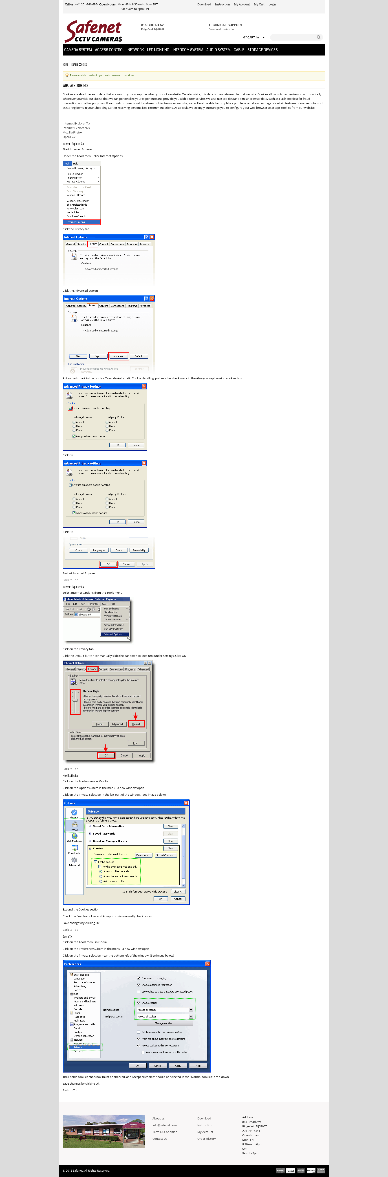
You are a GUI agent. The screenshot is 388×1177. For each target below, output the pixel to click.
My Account (205, 1132)
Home (65, 64)
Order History (206, 1139)
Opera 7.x (69, 137)
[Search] (318, 37)
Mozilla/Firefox (72, 132)
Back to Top (70, 580)
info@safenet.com (164, 1125)
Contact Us (159, 1139)
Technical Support (226, 25)
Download (215, 29)
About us (158, 1118)
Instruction (229, 29)
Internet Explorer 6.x (76, 128)
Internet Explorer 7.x (76, 123)
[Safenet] (93, 31)
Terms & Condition (164, 1132)
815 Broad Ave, (154, 25)
